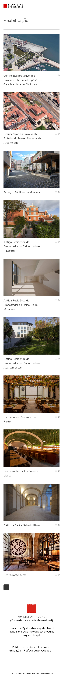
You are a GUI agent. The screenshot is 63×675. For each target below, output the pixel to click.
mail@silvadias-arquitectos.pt (36, 628)
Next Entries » (6, 587)
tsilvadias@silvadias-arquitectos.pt (39, 633)
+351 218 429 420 (34, 617)
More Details (32, 50)
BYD (52, 673)
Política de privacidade (37, 651)
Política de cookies (23, 647)
